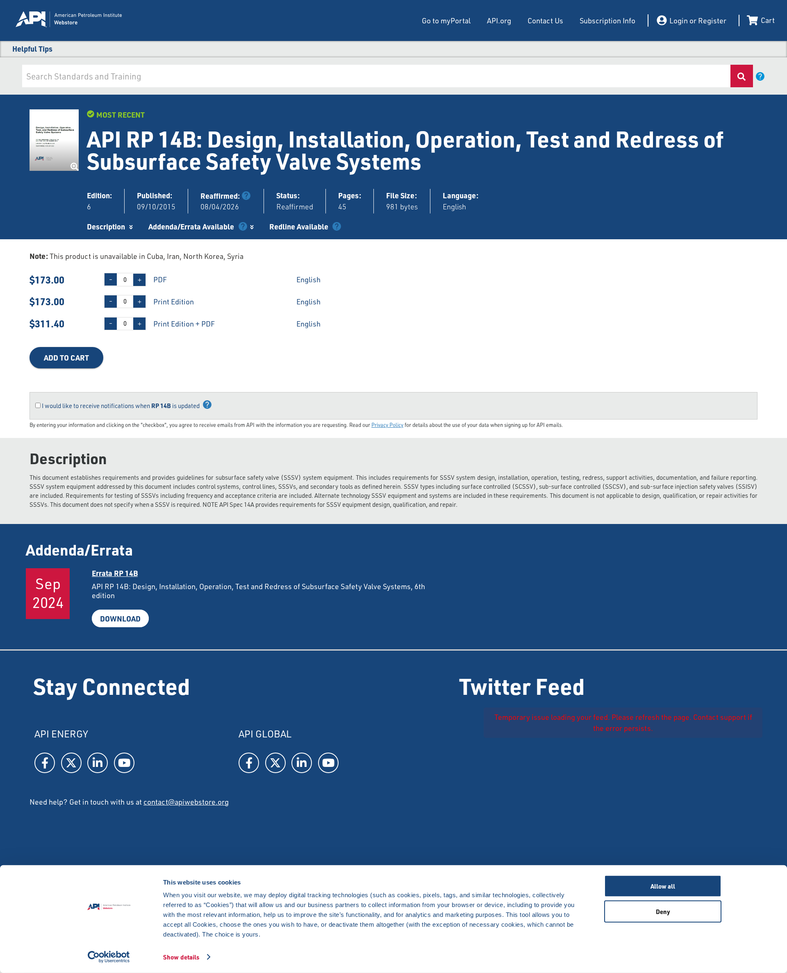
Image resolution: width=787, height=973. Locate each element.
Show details (181, 957)
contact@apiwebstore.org (186, 801)
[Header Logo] (98, 20)
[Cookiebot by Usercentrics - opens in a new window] (109, 957)
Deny (663, 911)
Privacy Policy (387, 425)
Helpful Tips (32, 48)
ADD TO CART (66, 357)
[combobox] (376, 76)
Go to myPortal (446, 20)
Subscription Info (607, 20)
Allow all (663, 886)
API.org (499, 20)
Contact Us (545, 20)
